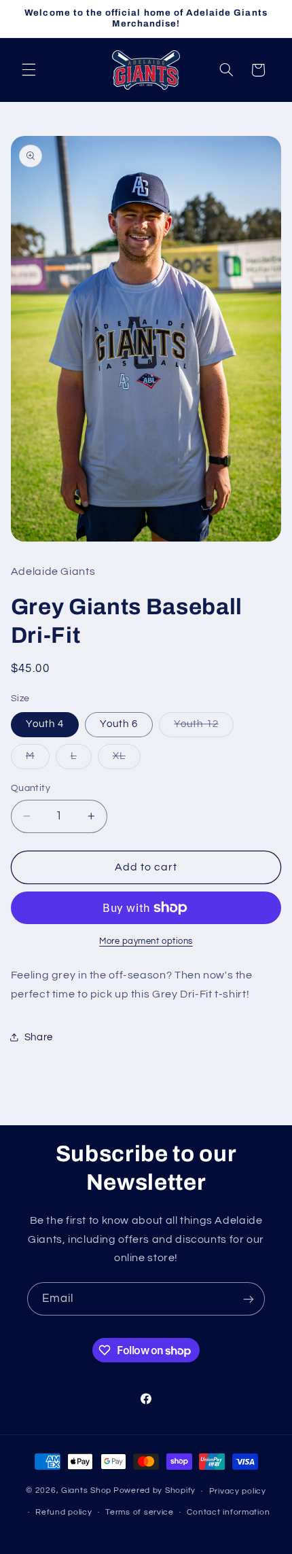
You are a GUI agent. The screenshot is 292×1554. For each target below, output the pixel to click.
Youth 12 (203, 727)
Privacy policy (237, 1491)
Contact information (228, 1512)
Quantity (30, 788)
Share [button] (38, 1037)
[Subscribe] (248, 1298)
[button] (28, 70)
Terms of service (139, 1512)
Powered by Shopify (154, 1491)
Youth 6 (119, 724)
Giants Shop (86, 1491)
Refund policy (63, 1512)
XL (127, 759)
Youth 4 (45, 724)
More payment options (146, 941)
